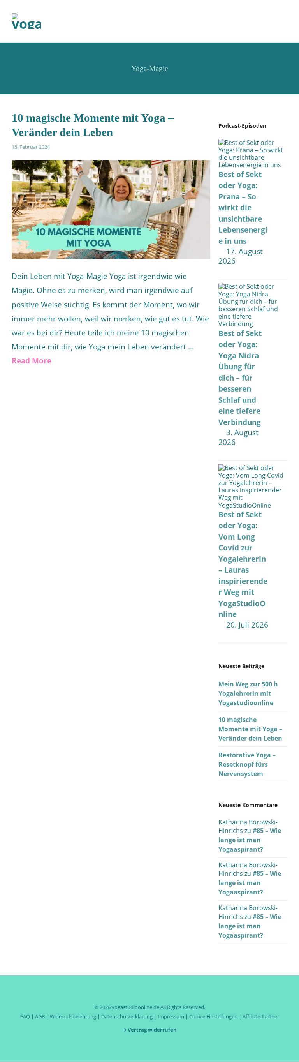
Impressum (171, 1016)
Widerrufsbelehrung (73, 1016)
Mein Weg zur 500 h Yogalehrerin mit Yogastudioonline (248, 693)
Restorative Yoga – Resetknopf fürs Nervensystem (247, 764)
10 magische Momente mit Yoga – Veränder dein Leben (250, 729)
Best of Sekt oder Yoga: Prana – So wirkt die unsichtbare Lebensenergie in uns (242, 207)
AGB (40, 1016)
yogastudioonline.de (135, 1007)
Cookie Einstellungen (213, 1016)
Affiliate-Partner (261, 1016)
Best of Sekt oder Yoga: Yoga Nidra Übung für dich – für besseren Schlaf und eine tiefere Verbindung (240, 377)
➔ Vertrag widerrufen (149, 1029)
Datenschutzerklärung (127, 1016)
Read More (31, 361)
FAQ (25, 1016)
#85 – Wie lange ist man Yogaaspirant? (249, 840)
